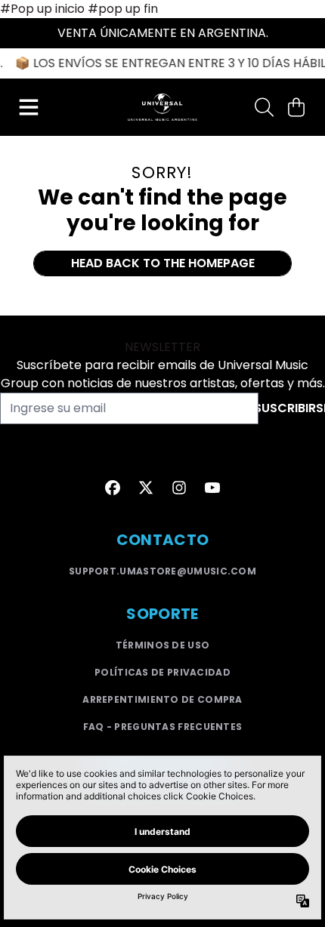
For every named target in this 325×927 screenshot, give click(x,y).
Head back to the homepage (163, 263)
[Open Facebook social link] (112, 487)
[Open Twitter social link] (145, 487)
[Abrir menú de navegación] (28, 107)
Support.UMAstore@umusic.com (162, 571)
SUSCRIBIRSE (291, 408)
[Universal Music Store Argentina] (163, 107)
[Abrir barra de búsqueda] (263, 107)
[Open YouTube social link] (212, 487)
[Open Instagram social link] (179, 487)
